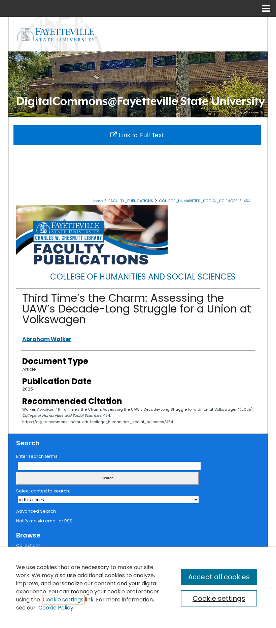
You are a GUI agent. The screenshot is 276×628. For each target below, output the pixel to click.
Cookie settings (63, 599)
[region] (138, 587)
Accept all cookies (219, 577)
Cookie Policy (55, 608)
